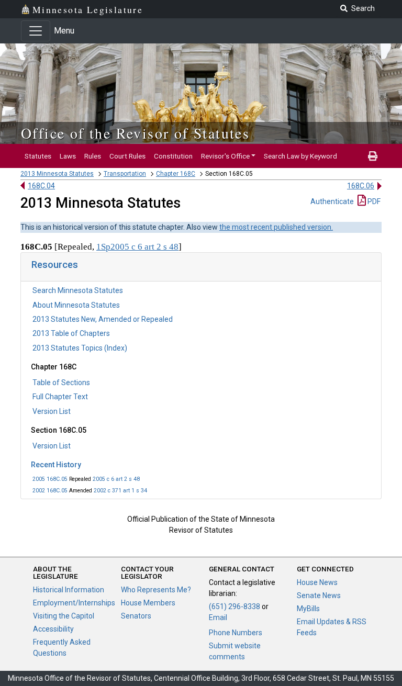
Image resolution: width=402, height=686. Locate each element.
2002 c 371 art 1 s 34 (120, 490)
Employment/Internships (74, 603)
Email (218, 617)
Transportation (125, 173)
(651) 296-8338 (234, 606)
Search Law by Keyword (300, 156)
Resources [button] (54, 264)
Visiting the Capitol (63, 616)
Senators (136, 616)
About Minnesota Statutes (76, 305)
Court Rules (127, 156)
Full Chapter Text (60, 396)
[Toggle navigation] (35, 30)
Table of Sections (61, 382)
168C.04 (41, 186)
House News (317, 582)
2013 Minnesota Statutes (57, 173)
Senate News (319, 595)
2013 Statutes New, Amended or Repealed (102, 319)
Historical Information (68, 590)
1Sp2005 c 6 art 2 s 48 (137, 247)
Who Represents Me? (156, 590)
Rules (92, 156)
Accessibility (53, 629)
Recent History (56, 464)
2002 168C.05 (50, 490)
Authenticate (332, 201)
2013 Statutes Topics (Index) (79, 348)
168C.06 (360, 186)
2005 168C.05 (50, 479)
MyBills (308, 608)
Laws (68, 156)
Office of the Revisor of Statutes (135, 133)
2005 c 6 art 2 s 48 (116, 479)
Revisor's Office (225, 156)
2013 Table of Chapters (71, 333)
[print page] (373, 156)
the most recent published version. (276, 227)
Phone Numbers (235, 632)
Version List (51, 411)
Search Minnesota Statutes (77, 290)
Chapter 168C (175, 173)
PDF (373, 201)
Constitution (173, 156)
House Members (148, 603)
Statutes (38, 156)
